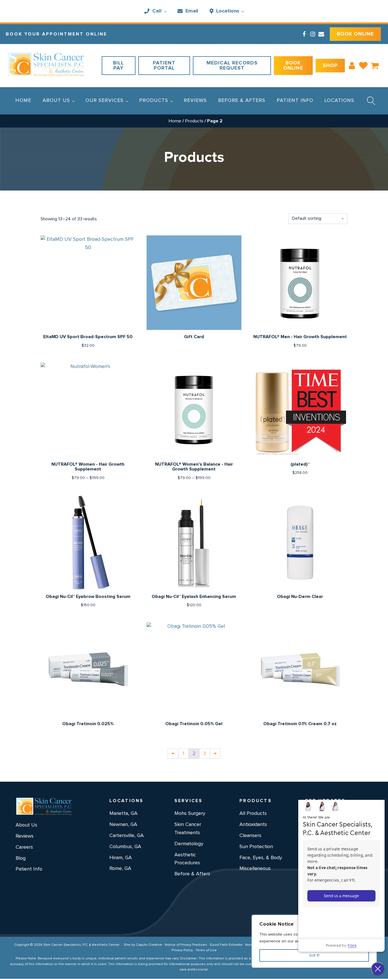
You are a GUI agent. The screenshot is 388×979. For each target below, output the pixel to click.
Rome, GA (120, 868)
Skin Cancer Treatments (187, 828)
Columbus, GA (125, 846)
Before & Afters (241, 100)
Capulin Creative (149, 945)
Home (23, 100)
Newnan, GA (123, 824)
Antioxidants (253, 824)
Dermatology (188, 843)
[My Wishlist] (363, 65)
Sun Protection (256, 846)
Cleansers (250, 835)
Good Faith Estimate (226, 945)
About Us (56, 100)
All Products (253, 813)
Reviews (195, 100)
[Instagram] (312, 34)
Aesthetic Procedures (187, 859)
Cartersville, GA (126, 835)
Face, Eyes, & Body (260, 857)
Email (191, 11)
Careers (24, 847)
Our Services (104, 100)
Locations (227, 11)
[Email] (321, 34)
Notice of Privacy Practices (186, 945)
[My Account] (352, 65)
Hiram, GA (120, 857)
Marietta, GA (123, 813)
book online (355, 34)
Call (157, 11)
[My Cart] (374, 65)
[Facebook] (304, 34)
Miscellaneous (255, 868)
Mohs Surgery (189, 813)
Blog (21, 858)
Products (153, 100)
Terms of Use (206, 950)
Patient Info (295, 100)
